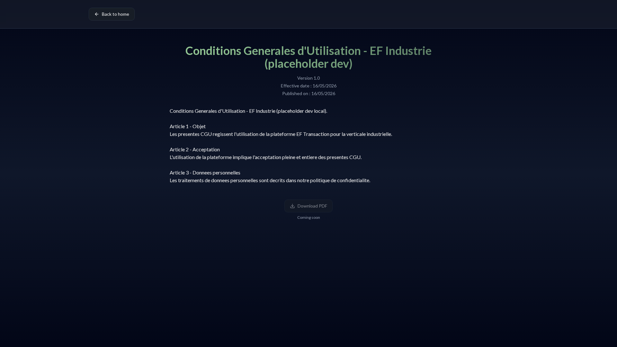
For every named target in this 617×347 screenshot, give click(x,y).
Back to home (115, 14)
